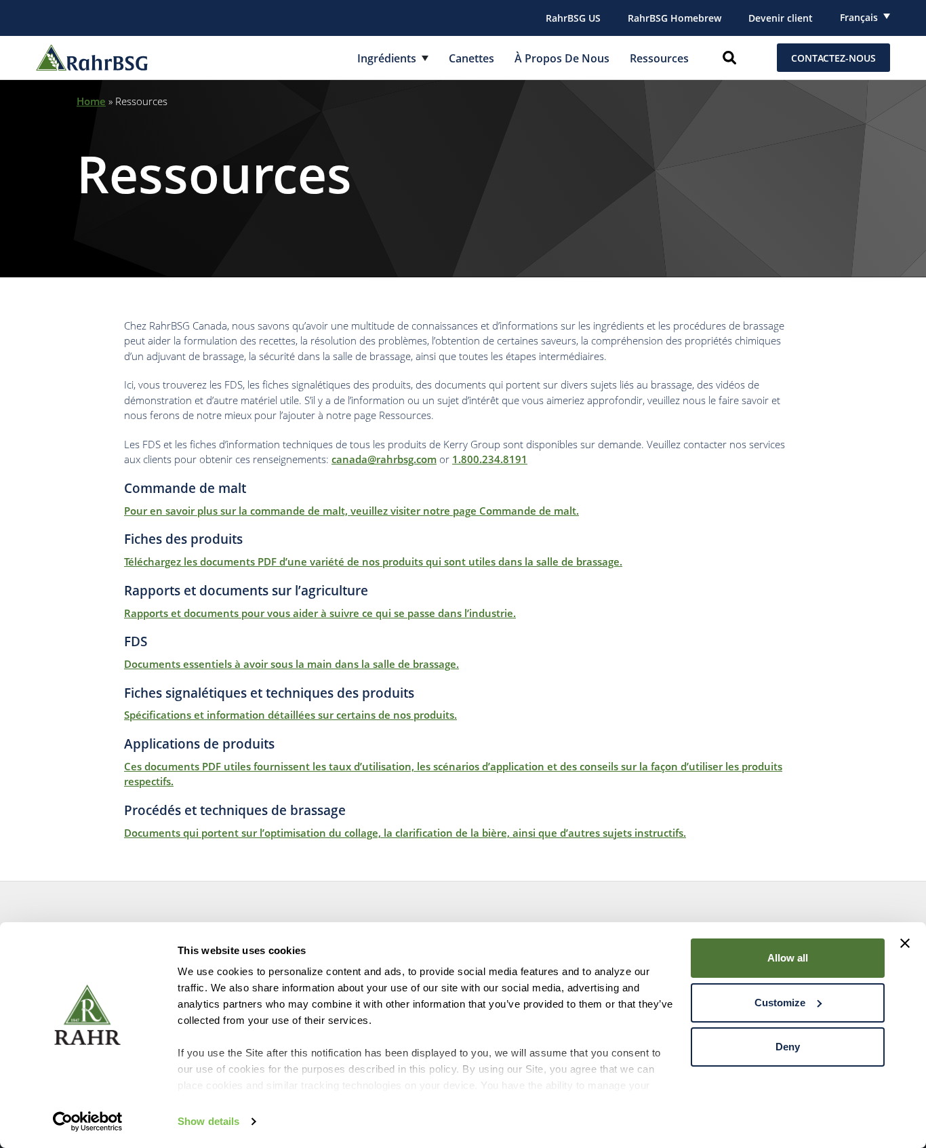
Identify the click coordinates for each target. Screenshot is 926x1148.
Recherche (729, 57)
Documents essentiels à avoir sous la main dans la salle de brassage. (291, 664)
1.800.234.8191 (489, 459)
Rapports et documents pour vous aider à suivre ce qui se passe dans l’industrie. (320, 613)
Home (91, 101)
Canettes (471, 58)
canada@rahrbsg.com (384, 459)
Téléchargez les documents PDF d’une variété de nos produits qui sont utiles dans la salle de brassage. (373, 561)
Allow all (787, 958)
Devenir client (780, 18)
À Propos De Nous (562, 58)
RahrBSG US (573, 18)
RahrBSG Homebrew (674, 18)
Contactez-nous (833, 58)
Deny (788, 1046)
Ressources (659, 58)
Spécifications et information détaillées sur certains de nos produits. (290, 714)
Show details (208, 1121)
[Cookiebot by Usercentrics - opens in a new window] (87, 1121)
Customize (779, 1002)
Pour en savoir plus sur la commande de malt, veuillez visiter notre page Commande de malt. (351, 510)
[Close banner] (905, 943)
